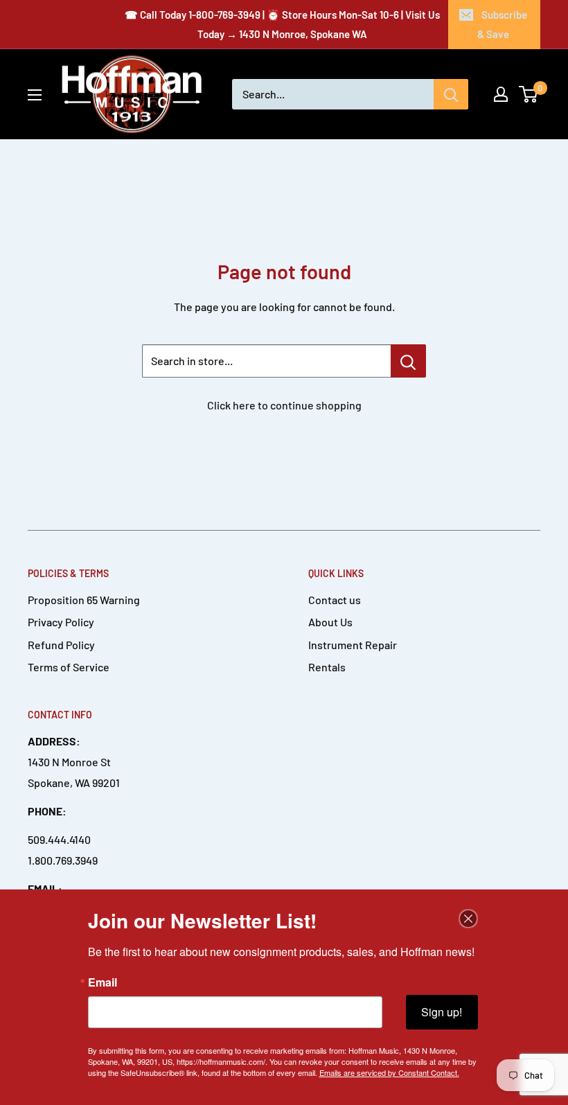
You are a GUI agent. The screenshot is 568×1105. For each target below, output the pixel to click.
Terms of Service (68, 666)
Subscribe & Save (502, 24)
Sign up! (441, 1012)
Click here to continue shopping (284, 405)
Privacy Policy (61, 621)
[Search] (451, 94)
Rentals (327, 666)
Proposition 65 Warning (84, 599)
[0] (529, 94)
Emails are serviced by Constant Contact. (389, 1072)
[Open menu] (35, 94)
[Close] (468, 918)
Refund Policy (61, 644)
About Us (330, 621)
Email (102, 982)
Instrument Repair (352, 644)
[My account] (501, 94)
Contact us (334, 599)
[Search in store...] (408, 361)
